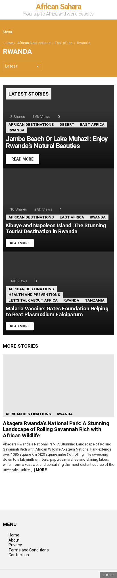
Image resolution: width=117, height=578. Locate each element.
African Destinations (31, 124)
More (41, 469)
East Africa (92, 124)
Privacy (15, 545)
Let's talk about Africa (33, 300)
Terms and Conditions (29, 550)
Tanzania (95, 300)
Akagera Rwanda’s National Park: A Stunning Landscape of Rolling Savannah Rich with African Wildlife (56, 429)
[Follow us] (97, 27)
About (14, 540)
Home (14, 535)
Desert (67, 124)
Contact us (19, 555)
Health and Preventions (34, 295)
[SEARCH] (109, 27)
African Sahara (58, 6)
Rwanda (16, 130)
